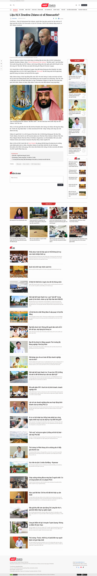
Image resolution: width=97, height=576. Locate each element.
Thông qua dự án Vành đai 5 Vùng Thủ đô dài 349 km (73, 172)
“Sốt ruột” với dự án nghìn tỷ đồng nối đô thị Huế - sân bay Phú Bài (75, 96)
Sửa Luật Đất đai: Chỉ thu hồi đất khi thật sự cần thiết (45, 493)
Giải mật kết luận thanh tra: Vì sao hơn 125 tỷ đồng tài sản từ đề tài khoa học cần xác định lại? (46, 373)
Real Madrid (32, 143)
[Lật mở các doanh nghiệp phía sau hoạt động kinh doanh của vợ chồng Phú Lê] (19, 407)
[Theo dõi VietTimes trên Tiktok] (83, 567)
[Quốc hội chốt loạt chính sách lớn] (82, 186)
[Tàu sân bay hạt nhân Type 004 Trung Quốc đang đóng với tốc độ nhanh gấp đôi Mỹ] (78, 231)
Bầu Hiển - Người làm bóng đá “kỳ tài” (21, 155)
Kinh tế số (27, 9)
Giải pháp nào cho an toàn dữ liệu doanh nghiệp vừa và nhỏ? (75, 113)
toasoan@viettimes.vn (80, 562)
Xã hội (13, 248)
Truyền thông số (82, 9)
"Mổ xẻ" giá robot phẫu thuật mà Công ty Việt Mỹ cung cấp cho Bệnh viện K (57, 240)
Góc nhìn (21, 9)
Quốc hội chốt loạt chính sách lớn (73, 185)
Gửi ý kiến (60, 184)
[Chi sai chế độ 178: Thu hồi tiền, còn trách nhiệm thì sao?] (77, 69)
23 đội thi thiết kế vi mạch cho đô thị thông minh (45, 282)
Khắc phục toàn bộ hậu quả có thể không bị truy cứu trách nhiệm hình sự (73, 164)
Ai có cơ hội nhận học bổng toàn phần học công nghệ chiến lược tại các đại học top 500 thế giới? (45, 418)
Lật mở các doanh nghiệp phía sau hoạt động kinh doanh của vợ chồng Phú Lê (45, 403)
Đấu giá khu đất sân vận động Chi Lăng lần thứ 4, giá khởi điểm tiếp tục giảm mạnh (45, 509)
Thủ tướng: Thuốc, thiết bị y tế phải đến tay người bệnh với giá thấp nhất (45, 539)
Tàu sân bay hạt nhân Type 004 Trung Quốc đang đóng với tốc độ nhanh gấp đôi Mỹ (78, 240)
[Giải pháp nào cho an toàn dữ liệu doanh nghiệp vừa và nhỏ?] (77, 105)
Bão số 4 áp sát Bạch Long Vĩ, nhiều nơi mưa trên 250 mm (73, 194)
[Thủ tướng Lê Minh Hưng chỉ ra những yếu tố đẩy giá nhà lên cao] (19, 452)
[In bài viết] (56, 18)
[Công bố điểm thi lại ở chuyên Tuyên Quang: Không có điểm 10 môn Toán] (19, 527)
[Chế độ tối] (79, 5)
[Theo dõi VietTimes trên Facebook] (76, 567)
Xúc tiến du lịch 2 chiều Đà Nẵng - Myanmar (43, 462)
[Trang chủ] (10, 9)
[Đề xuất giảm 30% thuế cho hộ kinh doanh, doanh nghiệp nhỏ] (19, 392)
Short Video (56, 9)
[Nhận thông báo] (76, 5)
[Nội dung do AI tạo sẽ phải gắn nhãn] (82, 179)
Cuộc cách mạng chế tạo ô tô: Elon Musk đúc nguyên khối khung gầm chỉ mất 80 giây (58, 222)
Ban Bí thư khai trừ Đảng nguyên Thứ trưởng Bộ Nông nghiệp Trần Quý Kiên (74, 132)
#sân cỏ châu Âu (26, 164)
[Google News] (60, 18)
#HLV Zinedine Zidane (35, 164)
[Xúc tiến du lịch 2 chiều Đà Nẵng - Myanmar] (19, 467)
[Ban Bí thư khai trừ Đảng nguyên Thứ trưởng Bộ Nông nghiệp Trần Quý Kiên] (77, 122)
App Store (79, 574)
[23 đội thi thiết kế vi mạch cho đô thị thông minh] (19, 287)
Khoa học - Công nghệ (37, 9)
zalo (78, 567)
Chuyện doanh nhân (72, 9)
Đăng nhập (84, 5)
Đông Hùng (14, 18)
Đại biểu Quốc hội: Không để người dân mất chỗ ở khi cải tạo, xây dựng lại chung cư (45, 328)
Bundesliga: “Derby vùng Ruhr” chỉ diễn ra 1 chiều (24, 157)
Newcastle (40, 71)
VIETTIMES (48, 5)
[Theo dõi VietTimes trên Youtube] (81, 567)
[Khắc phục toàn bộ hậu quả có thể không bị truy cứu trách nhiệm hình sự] (82, 164)
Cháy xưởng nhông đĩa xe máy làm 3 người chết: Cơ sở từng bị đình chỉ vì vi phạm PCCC (75, 151)
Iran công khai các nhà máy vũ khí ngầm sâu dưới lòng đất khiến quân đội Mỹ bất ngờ (18, 240)
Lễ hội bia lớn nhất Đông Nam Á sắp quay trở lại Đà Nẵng (46, 313)
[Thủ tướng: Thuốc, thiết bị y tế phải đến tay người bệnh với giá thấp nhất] (19, 542)
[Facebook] (53, 18)
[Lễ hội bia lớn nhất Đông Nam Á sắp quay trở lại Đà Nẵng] (19, 317)
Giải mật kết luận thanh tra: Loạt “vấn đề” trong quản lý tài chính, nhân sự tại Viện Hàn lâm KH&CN (45, 298)
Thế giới (63, 9)
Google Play (84, 574)
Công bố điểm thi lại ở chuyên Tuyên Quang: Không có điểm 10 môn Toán (46, 524)
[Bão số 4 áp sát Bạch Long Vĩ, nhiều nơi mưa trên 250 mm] (82, 193)
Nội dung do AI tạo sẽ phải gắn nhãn (73, 178)
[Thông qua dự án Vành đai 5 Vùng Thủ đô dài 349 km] (82, 172)
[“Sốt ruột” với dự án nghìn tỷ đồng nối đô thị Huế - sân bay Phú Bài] (77, 87)
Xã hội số (15, 9)
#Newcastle (19, 164)
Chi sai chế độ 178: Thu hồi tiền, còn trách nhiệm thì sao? (75, 78)
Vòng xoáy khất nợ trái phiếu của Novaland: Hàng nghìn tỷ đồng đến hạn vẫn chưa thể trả (38, 222)
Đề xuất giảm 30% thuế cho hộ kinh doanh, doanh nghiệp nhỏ (45, 388)
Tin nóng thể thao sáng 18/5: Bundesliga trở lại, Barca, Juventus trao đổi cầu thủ (31, 159)
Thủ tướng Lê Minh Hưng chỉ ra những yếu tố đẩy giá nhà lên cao (45, 448)
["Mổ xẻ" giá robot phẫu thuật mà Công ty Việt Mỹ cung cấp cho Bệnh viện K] (58, 231)
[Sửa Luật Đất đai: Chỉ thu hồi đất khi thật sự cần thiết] (19, 497)
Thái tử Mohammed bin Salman (37, 62)
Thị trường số (48, 9)
